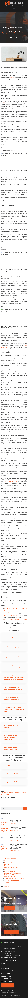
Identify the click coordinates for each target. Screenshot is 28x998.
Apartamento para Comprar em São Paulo (15, 619)
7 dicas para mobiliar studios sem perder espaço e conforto (18, 837)
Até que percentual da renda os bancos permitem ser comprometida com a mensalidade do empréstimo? (14, 677)
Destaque (6, 864)
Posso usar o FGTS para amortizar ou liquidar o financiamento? (10, 737)
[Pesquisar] (25, 808)
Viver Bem (7, 882)
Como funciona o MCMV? (11, 774)
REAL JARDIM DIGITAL (16, 995)
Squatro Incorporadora (10, 615)
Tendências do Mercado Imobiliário (13, 880)
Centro (6, 860)
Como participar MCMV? (10, 782)
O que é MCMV (8, 766)
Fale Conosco (5, 968)
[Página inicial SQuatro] (7, 942)
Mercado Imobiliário (9, 876)
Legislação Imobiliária (10, 875)
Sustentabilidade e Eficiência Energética (15, 878)
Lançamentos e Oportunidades (12, 873)
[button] (14, 8)
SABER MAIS (9, 908)
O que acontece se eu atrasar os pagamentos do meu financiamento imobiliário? (14, 709)
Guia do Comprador (9, 871)
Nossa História (5, 966)
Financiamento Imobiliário (11, 867)
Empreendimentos (7, 985)
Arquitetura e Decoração (10, 858)
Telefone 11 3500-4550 (9, 960)
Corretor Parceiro (8, 978)
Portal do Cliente (7, 981)
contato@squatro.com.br (9, 957)
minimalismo (5, 103)
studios (12, 77)
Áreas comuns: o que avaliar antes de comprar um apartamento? (18, 820)
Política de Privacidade (7, 970)
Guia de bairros (8, 869)
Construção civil (8, 862)
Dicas (4, 64)
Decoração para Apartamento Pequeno (15, 612)
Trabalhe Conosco (6, 973)
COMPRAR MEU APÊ (11, 932)
